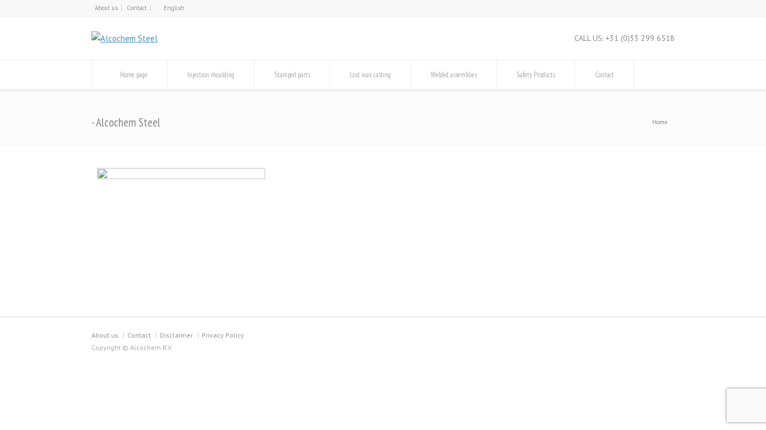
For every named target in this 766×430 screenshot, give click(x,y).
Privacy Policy (223, 335)
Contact (137, 8)
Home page (133, 75)
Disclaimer (176, 335)
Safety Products (535, 75)
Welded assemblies (454, 75)
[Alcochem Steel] (124, 38)
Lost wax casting (370, 75)
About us (106, 8)
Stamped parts (292, 75)
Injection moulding (210, 75)
